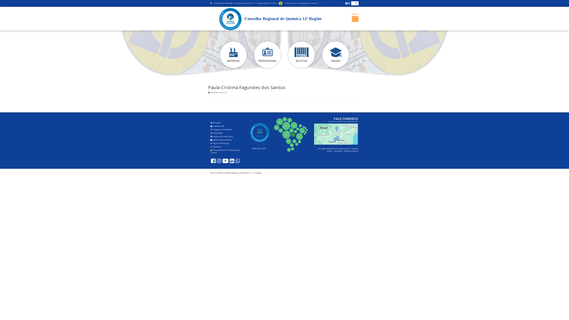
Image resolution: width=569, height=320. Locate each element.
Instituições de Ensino (223, 136)
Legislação (218, 133)
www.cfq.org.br (259, 148)
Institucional (218, 126)
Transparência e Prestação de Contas (225, 151)
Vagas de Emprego (221, 143)
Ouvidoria (217, 146)
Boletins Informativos (222, 140)
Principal (216, 122)
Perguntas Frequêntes (222, 129)
